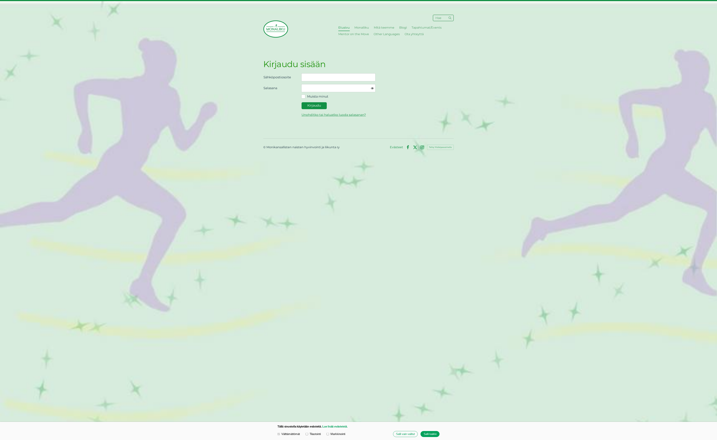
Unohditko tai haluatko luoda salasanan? (334, 115)
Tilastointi (315, 434)
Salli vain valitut (405, 434)
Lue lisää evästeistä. (334, 426)
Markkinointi (337, 434)
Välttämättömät (290, 434)
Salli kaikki (430, 434)
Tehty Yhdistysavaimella (440, 147)
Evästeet (396, 147)
